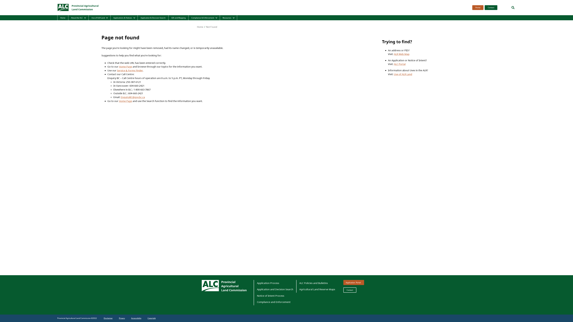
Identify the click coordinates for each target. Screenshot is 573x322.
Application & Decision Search (153, 18)
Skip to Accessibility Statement (471, 10)
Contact (491, 7)
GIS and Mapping (178, 18)
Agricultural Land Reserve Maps (317, 289)
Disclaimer (108, 318)
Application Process (268, 283)
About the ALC (77, 18)
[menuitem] (477, 7)
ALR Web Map (401, 54)
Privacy (122, 318)
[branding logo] (63, 7)
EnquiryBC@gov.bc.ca (133, 97)
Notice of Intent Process (270, 295)
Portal (477, 7)
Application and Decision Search (275, 289)
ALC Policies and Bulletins (313, 283)
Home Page (125, 66)
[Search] (513, 8)
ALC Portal (400, 64)
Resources (227, 18)
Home (62, 18)
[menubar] (483, 7)
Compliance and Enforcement (274, 302)
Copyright (152, 318)
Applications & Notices (122, 18)
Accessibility (136, 318)
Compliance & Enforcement (202, 18)
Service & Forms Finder (130, 70)
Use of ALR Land (98, 18)
